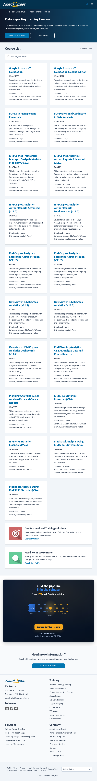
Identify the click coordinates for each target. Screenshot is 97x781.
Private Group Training (15, 729)
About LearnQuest (58, 729)
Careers (53, 748)
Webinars (54, 711)
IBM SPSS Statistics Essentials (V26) (65, 397)
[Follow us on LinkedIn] (7, 708)
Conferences (55, 707)
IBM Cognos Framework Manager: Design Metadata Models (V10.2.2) (25, 159)
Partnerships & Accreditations (63, 732)
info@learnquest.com (20, 698)
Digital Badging (56, 703)
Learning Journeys (57, 715)
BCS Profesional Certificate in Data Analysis (70, 115)
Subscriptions (55, 696)
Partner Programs (57, 736)
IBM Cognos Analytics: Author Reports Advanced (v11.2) (69, 159)
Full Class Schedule (58, 688)
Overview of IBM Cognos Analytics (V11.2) (68, 303)
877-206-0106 (19, 690)
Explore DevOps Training (48, 627)
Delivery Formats (57, 699)
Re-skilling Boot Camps (15, 732)
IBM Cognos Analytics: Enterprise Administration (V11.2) (24, 257)
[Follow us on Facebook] (11, 708)
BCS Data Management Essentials (22, 115)
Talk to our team (48, 666)
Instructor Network (58, 740)
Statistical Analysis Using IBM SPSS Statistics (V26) (68, 443)
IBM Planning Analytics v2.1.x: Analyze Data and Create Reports (68, 351)
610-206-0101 (21, 694)
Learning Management (15, 744)
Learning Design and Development (20, 736)
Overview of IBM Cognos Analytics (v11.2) (23, 303)
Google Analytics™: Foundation (20, 70)
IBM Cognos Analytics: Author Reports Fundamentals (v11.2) (67, 208)
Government (55, 718)
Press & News (55, 751)
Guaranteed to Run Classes (61, 692)
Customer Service (57, 744)
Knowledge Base (57, 755)
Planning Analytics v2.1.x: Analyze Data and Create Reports (24, 399)
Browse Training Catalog (60, 684)
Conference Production (15, 740)
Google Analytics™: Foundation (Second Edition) (70, 70)
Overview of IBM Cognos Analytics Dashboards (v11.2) (23, 351)
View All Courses (17, 35)
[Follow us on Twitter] (16, 708)
